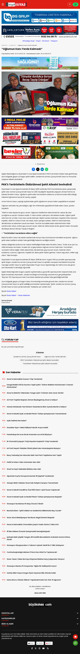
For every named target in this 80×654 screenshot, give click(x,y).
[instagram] (39, 648)
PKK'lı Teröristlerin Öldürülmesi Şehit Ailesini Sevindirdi (39, 360)
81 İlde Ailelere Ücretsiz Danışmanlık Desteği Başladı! (28, 531)
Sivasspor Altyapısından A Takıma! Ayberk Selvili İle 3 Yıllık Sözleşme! (35, 545)
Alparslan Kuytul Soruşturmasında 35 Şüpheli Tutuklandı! (30, 476)
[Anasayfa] (75, 636)
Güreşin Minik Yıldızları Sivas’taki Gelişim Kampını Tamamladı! (32, 483)
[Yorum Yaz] (75, 643)
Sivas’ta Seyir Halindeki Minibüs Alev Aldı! (24, 469)
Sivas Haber (11, 291)
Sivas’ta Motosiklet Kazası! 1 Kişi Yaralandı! (24, 379)
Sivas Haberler (24, 295)
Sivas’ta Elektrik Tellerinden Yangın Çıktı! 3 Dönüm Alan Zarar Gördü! (35, 393)
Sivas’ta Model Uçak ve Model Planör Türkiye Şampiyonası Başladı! (34, 497)
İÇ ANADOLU (12, 45)
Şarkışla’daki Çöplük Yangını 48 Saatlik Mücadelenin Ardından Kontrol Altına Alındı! (38, 538)
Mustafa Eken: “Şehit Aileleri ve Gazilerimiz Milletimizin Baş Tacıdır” (34, 511)
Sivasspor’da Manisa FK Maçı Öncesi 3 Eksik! (25, 504)
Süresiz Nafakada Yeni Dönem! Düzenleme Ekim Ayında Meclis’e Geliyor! (37, 407)
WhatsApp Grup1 (28, 41)
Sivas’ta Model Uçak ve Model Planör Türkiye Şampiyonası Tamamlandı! (37, 414)
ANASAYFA (4, 45)
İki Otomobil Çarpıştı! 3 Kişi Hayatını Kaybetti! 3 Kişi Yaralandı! (32, 441)
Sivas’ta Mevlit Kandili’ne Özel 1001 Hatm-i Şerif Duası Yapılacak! (33, 490)
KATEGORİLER (8, 618)
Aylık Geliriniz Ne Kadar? (17, 421)
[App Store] (31, 643)
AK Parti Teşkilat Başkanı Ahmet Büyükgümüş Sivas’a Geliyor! (32, 400)
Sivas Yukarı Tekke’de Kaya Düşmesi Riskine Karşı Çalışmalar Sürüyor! (36, 559)
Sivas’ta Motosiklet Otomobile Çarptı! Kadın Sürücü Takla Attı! (33, 524)
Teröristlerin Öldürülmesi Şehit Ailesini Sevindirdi (40, 364)
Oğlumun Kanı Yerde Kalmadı (55, 357)
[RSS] (48, 648)
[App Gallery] (49, 643)
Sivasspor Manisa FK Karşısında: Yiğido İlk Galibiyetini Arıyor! (32, 566)
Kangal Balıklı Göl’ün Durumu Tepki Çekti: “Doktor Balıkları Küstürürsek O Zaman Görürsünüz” (40, 386)
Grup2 (38, 41)
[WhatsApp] (75, 4)
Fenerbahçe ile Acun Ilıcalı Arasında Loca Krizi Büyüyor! (29, 434)
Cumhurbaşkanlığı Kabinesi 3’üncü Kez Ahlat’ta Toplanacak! (32, 552)
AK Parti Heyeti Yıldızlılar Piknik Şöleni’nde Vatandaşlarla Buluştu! (34, 448)
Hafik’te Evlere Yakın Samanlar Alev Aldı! (23, 462)
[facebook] (32, 648)
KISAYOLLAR (8, 613)
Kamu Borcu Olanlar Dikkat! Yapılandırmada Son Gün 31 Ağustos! (34, 580)
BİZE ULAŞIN (7, 624)
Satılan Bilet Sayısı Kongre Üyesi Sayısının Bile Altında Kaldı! (31, 573)
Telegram (54, 41)
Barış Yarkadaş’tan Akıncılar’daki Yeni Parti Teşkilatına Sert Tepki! (34, 455)
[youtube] (43, 648)
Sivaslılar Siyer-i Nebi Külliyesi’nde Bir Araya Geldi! (27, 427)
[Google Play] (40, 643)
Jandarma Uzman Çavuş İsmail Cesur (27, 357)
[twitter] (36, 648)
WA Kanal (45, 41)
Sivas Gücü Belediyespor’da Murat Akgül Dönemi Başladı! (30, 517)
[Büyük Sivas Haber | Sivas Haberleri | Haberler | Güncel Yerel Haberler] (16, 4)
